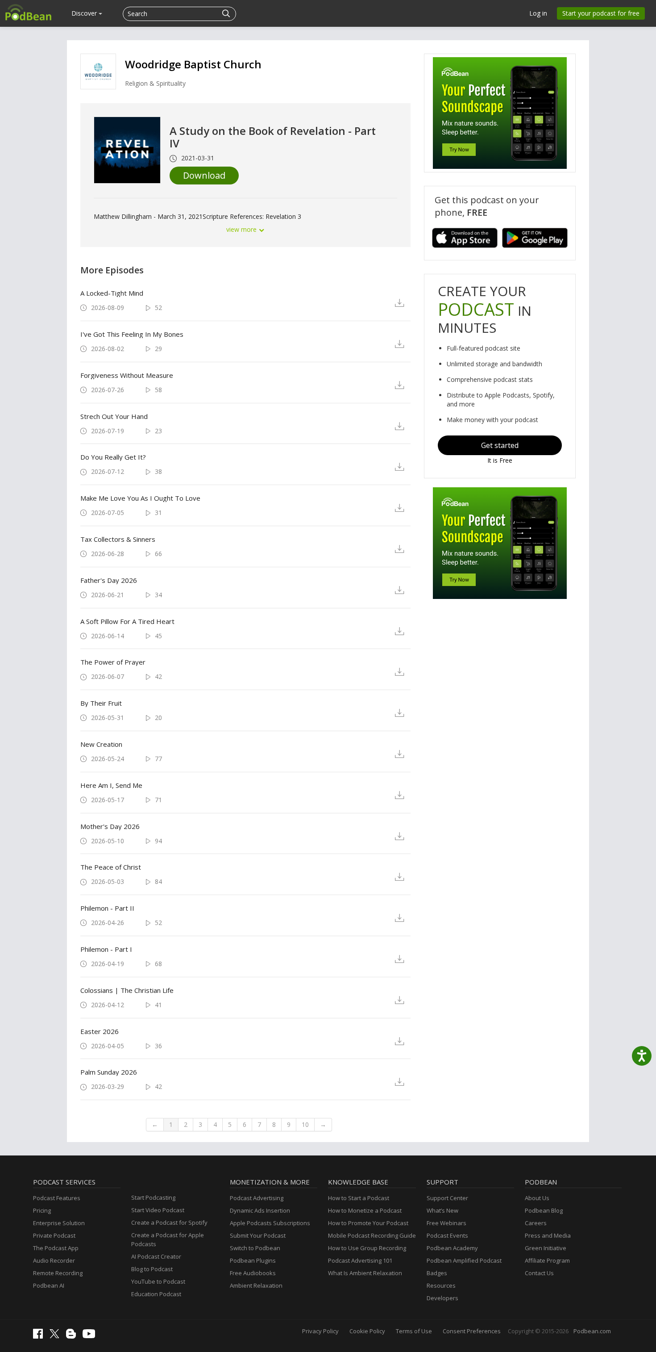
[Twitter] (57, 1336)
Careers (536, 1223)
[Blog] (73, 1336)
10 (305, 1124)
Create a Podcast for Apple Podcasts (167, 1239)
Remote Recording (58, 1273)
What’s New (442, 1210)
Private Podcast (54, 1235)
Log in (538, 13)
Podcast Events (447, 1235)
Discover (85, 13)
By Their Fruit (101, 703)
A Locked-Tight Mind (111, 293)
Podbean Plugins (253, 1260)
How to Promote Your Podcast (368, 1223)
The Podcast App (56, 1248)
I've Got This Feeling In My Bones (131, 334)
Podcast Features (56, 1198)
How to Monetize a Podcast (365, 1210)
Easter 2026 (99, 1031)
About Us (537, 1198)
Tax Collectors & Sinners (117, 539)
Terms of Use (414, 1331)
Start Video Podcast (157, 1210)
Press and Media (548, 1235)
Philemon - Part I (106, 949)
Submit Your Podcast (258, 1235)
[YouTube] (91, 1336)
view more (242, 229)
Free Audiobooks (253, 1273)
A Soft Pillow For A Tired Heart (127, 621)
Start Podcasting (153, 1197)
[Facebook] (40, 1336)
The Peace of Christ (110, 867)
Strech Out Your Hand (114, 416)
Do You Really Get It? (113, 457)
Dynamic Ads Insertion (260, 1210)
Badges (437, 1273)
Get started (500, 445)
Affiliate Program (547, 1260)
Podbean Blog (544, 1210)
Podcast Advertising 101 (360, 1260)
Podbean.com (592, 1331)
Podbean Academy (452, 1248)
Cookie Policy (367, 1331)
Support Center (447, 1198)
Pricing (42, 1210)
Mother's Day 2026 (110, 826)
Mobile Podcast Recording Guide (372, 1235)
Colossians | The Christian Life (127, 990)
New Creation (101, 744)
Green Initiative (545, 1248)
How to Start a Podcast (358, 1198)
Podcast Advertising (256, 1198)
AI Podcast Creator (156, 1256)
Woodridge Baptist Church (193, 64)
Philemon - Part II (107, 908)
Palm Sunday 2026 (108, 1072)
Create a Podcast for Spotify (169, 1222)
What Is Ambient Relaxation (365, 1273)
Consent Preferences (472, 1331)
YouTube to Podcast (158, 1281)
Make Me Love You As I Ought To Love (140, 498)
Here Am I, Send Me (111, 785)
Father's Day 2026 (108, 580)
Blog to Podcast (152, 1269)
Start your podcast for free (600, 13)
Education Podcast (156, 1294)
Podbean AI (48, 1285)
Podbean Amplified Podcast (464, 1260)
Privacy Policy (320, 1331)
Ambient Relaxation (256, 1285)
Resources (441, 1285)
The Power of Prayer (112, 662)
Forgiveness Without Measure (126, 375)
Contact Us (539, 1273)
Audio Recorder (54, 1260)
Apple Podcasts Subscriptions (270, 1223)
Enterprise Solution (59, 1223)
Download (204, 175)
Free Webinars (446, 1223)
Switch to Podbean (255, 1248)
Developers (442, 1298)
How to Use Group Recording (367, 1248)
